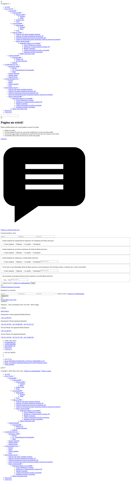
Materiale (19, 25)
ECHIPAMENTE (11, 64)
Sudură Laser (20, 20)
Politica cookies (46, 371)
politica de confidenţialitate (22, 283)
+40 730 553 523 (28, 324)
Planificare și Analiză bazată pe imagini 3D (37, 47)
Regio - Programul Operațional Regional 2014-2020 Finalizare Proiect (26, 363)
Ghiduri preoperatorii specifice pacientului (36, 50)
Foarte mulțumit (9, 244)
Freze (17, 21)
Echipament (16, 13)
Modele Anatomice (29, 48)
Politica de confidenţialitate (32, 371)
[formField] (10, 294)
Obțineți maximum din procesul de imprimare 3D (31, 38)
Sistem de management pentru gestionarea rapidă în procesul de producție (38, 39)
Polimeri (22, 16)
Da (5, 280)
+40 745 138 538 (6, 337)
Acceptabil (27, 244)
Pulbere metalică (13, 84)
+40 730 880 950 (17, 324)
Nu (9, 280)
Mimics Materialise (22, 41)
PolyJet (10, 80)
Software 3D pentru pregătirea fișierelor (28, 34)
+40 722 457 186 (17, 337)
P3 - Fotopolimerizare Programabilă (23, 70)
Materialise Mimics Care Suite (30, 43)
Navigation (5, 4)
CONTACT (8, 112)
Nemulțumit (36, 244)
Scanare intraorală (13, 73)
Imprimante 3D (13, 66)
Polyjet (14, 68)
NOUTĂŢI (8, 110)
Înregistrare (5, 296)
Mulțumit (19, 244)
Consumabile (17, 23)
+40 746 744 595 (6, 324)
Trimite (33, 283)
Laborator (12, 11)
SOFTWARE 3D (11, 87)
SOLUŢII (9, 9)
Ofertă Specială (9, 364)
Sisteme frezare (13, 77)
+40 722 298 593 (6, 318)
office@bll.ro (5, 311)
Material (14, 63)
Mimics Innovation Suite (27, 53)
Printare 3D (20, 14)
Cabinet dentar (13, 55)
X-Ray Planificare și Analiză (32, 45)
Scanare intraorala (21, 61)
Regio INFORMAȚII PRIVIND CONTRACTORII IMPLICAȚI (25, 361)
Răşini (10, 82)
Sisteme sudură (13, 75)
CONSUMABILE (11, 79)
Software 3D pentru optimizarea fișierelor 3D (29, 36)
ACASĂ (7, 7)
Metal (21, 18)
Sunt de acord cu (16, 283)
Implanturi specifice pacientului (33, 52)
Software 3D (17, 32)
